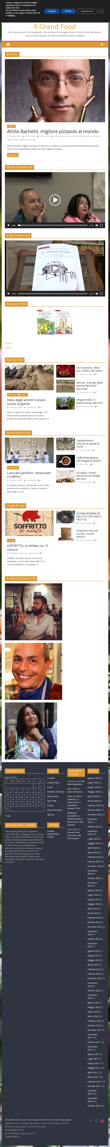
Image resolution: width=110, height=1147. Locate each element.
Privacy (50, 805)
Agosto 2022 (93, 1002)
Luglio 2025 (93, 838)
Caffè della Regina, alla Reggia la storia (88, 459)
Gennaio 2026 (94, 810)
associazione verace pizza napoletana (69, 136)
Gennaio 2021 (94, 1086)
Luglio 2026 (93, 782)
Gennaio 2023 (94, 973)
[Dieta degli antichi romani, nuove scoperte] (29, 366)
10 (7, 794)
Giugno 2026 (93, 787)
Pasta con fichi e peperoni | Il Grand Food (75, 799)
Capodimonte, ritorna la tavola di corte (87, 443)
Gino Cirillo (72, 788)
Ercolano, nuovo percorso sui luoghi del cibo (88, 475)
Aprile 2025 (93, 848)
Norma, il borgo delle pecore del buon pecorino (89, 385)
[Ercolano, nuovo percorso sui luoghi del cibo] (65, 471)
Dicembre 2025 (95, 814)
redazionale (30, 136)
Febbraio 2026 (94, 805)
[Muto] (96, 225)
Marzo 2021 (93, 1077)
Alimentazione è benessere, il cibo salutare (75, 821)
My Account (52, 796)
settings (11, 15)
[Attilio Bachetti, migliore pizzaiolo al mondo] (55, 60)
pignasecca (23, 139)
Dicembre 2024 (95, 866)
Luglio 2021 (93, 1058)
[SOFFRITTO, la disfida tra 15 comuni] (29, 512)
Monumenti (13, 467)
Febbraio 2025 (94, 857)
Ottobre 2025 (94, 826)
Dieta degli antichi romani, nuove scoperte (27, 402)
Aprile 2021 (93, 1072)
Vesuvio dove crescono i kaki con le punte (74, 835)
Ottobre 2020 (94, 1105)
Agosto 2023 (93, 951)
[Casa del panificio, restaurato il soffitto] (29, 439)
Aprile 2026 (93, 796)
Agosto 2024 (93, 890)
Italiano (8, 343)
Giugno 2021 (93, 1063)
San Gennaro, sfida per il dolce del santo (89, 369)
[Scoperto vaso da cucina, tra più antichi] (65, 529)
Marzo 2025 (93, 852)
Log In (50, 787)
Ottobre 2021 (94, 1042)
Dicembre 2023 (95, 926)
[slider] (53, 225)
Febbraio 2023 (94, 969)
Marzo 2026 (93, 800)
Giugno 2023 (93, 955)
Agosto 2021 (93, 1054)
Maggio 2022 (94, 1007)
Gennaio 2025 (94, 861)
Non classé (12, 395)
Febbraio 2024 (94, 917)
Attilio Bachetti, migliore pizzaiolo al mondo (53, 131)
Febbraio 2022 (94, 1020)
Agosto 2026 (93, 778)
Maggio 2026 (94, 791)
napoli (15, 139)
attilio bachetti (91, 136)
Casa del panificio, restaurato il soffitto (29, 475)
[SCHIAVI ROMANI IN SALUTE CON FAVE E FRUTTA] (65, 512)
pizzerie (32, 139)
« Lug (7, 815)
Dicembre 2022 (95, 978)
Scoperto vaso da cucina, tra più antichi (87, 533)
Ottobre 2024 (94, 878)
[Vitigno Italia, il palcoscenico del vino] (65, 398)
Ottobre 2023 (94, 939)
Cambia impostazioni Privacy (53, 834)
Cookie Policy (53, 782)
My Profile (52, 800)
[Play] (8, 225)
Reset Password (54, 810)
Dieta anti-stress (75, 791)
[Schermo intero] (101, 225)
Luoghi (11, 540)
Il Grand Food (55, 26)
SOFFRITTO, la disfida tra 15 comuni (27, 547)
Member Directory (55, 791)
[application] (55, 200)
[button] (55, 200)
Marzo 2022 (93, 1016)
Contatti (51, 778)
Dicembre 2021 (95, 1030)
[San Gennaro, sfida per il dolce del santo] (65, 366)
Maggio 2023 (94, 960)
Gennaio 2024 (94, 922)
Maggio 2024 (94, 904)
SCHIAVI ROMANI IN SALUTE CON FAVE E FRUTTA (88, 516)
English (8, 347)
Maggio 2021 (94, 1067)
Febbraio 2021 (94, 1081)
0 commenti (44, 136)
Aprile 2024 (93, 908)
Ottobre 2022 (94, 990)
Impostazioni (87, 11)
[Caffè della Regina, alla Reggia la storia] (65, 456)
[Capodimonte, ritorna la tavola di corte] (65, 439)
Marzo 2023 (93, 964)
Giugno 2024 (93, 899)
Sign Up (50, 814)
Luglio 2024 (93, 895)
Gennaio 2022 (94, 1025)
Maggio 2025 (94, 843)
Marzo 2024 (93, 913)
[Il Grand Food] (8, 44)
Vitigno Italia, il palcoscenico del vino (89, 401)
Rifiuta (68, 11)
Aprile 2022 (93, 1011)
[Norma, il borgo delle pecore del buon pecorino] (65, 381)
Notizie (11, 126)
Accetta (51, 11)
